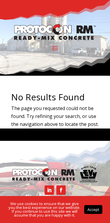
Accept (93, 209)
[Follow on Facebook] (61, 190)
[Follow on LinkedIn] (49, 190)
